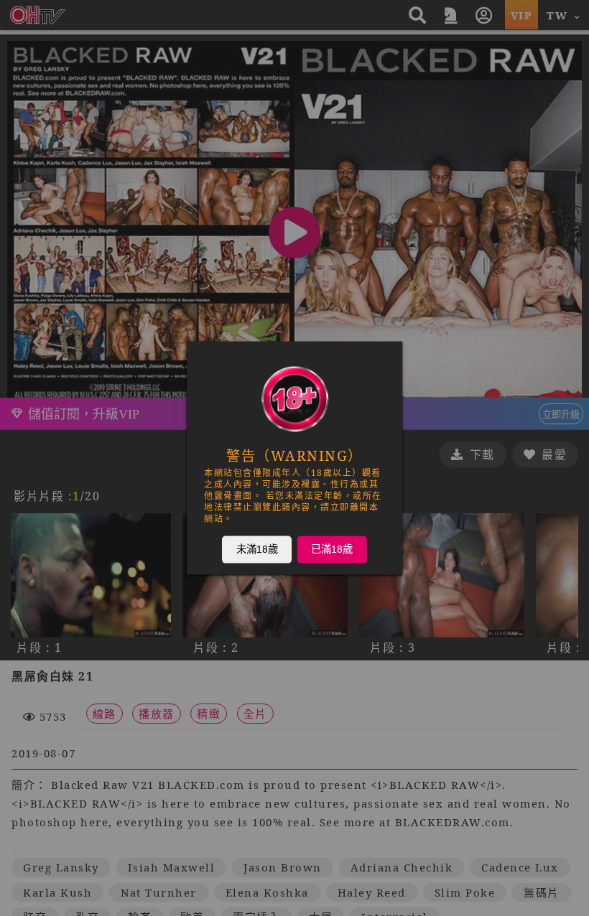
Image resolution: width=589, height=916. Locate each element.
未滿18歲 (257, 549)
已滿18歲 (332, 549)
